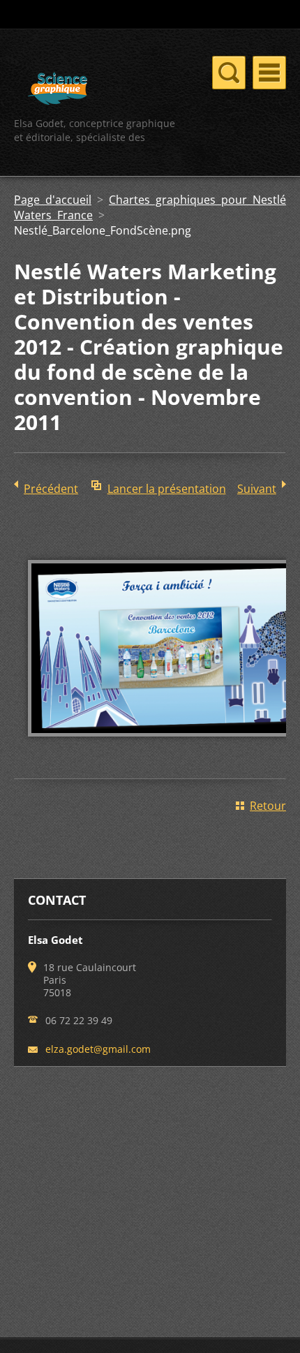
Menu (269, 72)
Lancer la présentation (166, 488)
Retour (268, 805)
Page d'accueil (52, 199)
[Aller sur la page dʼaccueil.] (57, 90)
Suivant (256, 488)
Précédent (51, 488)
